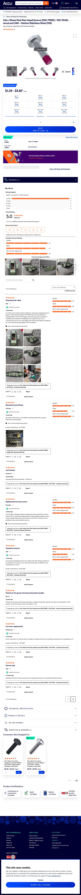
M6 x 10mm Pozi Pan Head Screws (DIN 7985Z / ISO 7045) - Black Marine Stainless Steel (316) (13, 763)
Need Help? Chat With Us (70, 7)
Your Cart (54, 837)
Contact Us (55, 847)
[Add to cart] (19, 772)
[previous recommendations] (70, 780)
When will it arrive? (72, 137)
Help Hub (9, 842)
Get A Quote (32, 147)
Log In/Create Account (58, 835)
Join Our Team (10, 847)
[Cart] (76, 3)
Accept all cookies (40, 885)
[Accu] (7, 3)
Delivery (8, 838)
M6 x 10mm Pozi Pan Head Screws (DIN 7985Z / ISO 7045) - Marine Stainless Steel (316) (36, 763)
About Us (9, 845)
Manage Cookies (34, 845)
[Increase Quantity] (7, 122)
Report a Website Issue (36, 840)
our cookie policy (54, 876)
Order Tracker (10, 835)
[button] (75, 36)
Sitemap (31, 847)
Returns (8, 840)
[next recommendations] (76, 780)
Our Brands (32, 842)
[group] (40, 49)
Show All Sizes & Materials (16, 17)
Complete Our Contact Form (60, 845)
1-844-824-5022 (56, 843)
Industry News (33, 835)
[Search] (46, 3)
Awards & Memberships (36, 838)
